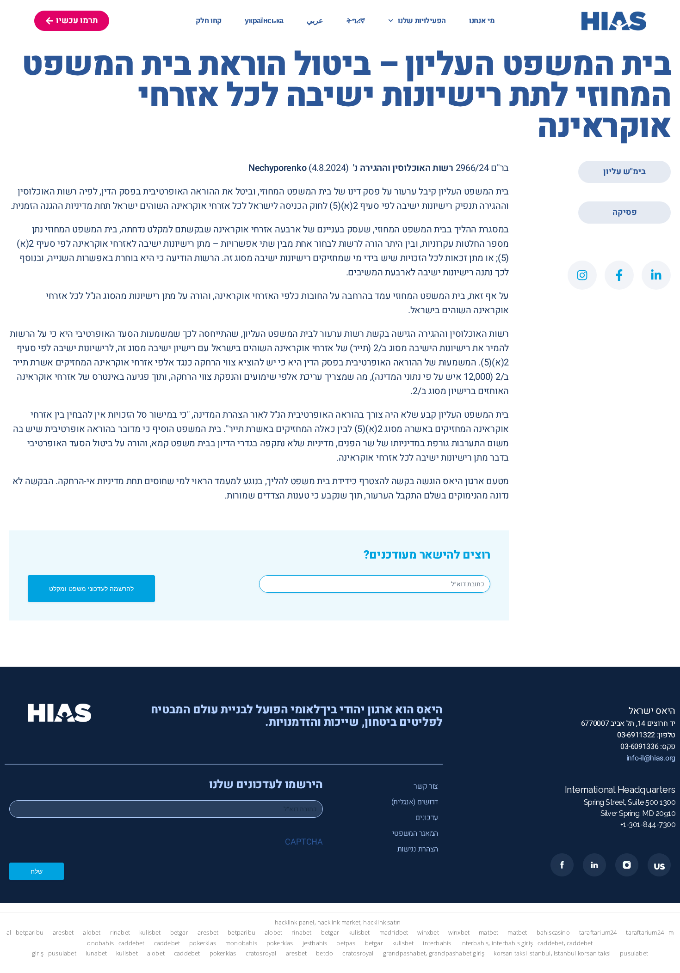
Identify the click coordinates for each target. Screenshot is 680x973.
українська (264, 20)
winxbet (428, 933)
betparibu (29, 933)
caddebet (131, 943)
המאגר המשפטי (415, 833)
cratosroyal (261, 953)
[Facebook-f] (619, 275)
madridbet (393, 933)
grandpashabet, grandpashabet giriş (434, 953)
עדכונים (426, 817)
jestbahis (315, 943)
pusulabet (62, 953)
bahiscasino (553, 933)
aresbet (63, 933)
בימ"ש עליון (624, 171)
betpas (345, 943)
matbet (488, 933)
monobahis (241, 943)
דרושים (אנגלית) (414, 802)
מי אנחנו (482, 20)
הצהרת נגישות (417, 849)
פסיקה (624, 212)
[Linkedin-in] (656, 275)
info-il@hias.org (650, 758)
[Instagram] (582, 275)
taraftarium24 (598, 933)
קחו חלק (209, 20)
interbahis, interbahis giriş (496, 943)
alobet (91, 933)
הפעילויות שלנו (422, 20)
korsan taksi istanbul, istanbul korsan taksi (552, 953)
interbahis (437, 943)
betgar (179, 933)
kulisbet (150, 933)
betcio (324, 953)
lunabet (96, 953)
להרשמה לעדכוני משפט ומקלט (91, 588)
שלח (37, 871)
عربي (315, 20)
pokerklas (202, 943)
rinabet (120, 933)
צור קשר (426, 786)
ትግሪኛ (355, 20)
